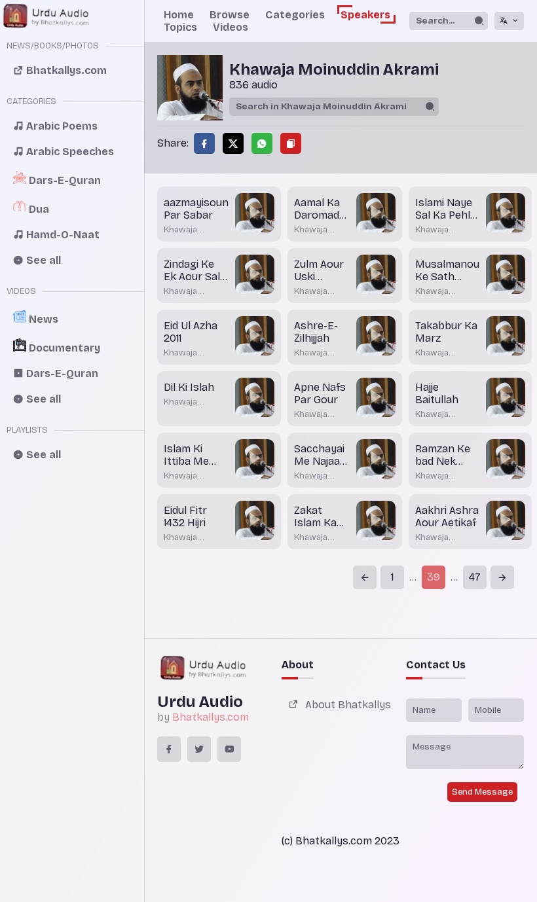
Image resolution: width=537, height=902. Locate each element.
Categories (295, 15)
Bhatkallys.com (210, 717)
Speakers (365, 15)
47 (475, 577)
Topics (180, 27)
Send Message (482, 792)
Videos (230, 27)
